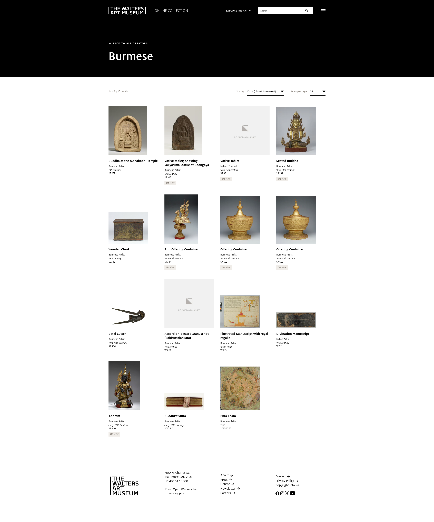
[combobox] (265, 91)
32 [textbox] (311, 91)
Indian (279, 339)
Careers (226, 493)
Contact (281, 476)
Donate (225, 484)
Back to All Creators (128, 43)
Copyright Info (285, 485)
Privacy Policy (285, 481)
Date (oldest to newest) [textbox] (261, 91)
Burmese (113, 166)
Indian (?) (225, 166)
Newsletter (228, 488)
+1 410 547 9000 (176, 481)
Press (224, 479)
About (224, 475)
